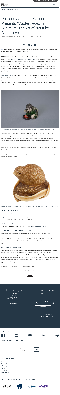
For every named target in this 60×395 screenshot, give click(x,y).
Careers (3, 368)
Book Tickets (14, 303)
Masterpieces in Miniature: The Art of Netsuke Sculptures (23, 59)
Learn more (43, 320)
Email (22, 347)
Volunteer (4, 370)
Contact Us (4, 361)
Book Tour (43, 293)
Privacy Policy (5, 372)
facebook (3, 335)
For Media (4, 364)
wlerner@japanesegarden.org (38, 226)
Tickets (38, 0)
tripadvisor (43, 335)
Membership (45, 0)
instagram (16, 335)
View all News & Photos (9, 9)
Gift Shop (4, 366)
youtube (30, 335)
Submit (36, 349)
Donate (53, 0)
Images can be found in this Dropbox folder (12, 217)
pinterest (57, 335)
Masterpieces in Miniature (7, 75)
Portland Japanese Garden (6, 4)
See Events (43, 307)
